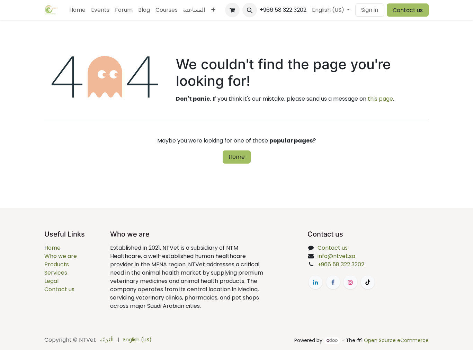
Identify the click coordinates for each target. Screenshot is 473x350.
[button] (249, 10)
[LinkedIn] (315, 282)
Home (237, 157)
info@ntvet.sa (336, 256)
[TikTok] (368, 282)
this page (380, 99)
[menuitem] (77, 10)
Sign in (369, 10)
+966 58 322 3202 (341, 264)
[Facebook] (333, 282)
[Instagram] (350, 282)
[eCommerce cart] (232, 10)
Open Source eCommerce (396, 340)
